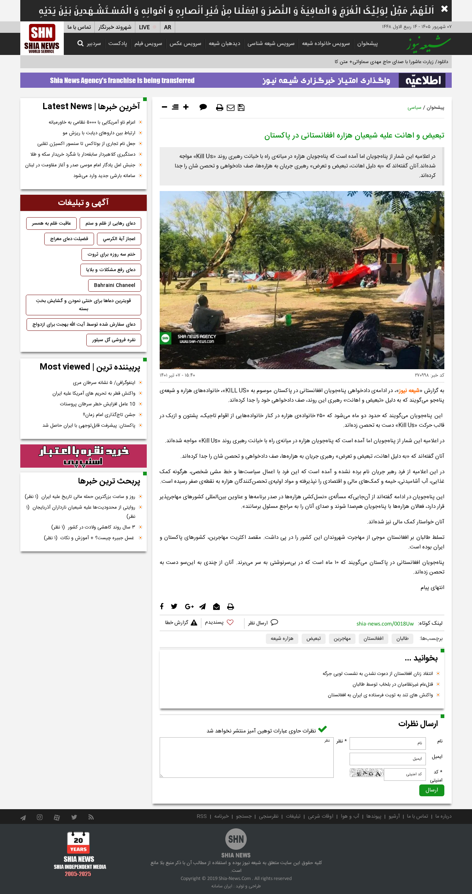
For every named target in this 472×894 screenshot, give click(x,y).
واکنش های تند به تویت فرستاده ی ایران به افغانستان (380, 695)
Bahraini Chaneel (114, 285)
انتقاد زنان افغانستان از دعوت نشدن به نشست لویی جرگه (378, 674)
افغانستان (374, 638)
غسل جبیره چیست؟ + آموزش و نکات (89, 538)
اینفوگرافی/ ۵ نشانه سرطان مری (104, 383)
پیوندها (374, 816)
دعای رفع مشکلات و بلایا (110, 270)
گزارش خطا (176, 622)
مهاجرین (342, 638)
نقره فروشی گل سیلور (113, 340)
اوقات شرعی (320, 816)
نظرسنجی (268, 816)
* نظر (341, 741)
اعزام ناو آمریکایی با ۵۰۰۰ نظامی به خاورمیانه (92, 122)
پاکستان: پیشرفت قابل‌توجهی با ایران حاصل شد (88, 426)
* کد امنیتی (436, 776)
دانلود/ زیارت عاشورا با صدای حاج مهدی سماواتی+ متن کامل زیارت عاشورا (375, 62)
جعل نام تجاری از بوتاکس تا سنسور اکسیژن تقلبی (86, 144)
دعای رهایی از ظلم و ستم (110, 223)
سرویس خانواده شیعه (326, 43)
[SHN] (42, 38)
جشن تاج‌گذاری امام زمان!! (108, 415)
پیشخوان (367, 43)
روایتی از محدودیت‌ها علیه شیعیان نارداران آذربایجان (80, 512)
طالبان (402, 638)
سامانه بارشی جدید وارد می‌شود (104, 176)
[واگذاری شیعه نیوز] (236, 78)
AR (167, 27)
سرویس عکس (185, 43)
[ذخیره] (241, 108)
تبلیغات (293, 816)
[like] (222, 623)
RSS (202, 816)
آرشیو (394, 816)
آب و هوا (350, 816)
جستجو (243, 816)
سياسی (414, 108)
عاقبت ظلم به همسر (51, 223)
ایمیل (437, 757)
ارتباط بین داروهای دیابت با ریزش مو (99, 133)
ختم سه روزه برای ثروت (111, 254)
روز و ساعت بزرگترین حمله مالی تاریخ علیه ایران (80, 497)
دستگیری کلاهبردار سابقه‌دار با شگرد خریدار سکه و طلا (82, 154)
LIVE (144, 27)
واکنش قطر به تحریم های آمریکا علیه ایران (93, 393)
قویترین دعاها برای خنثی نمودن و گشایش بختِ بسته (83, 305)
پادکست (117, 43)
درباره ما (443, 816)
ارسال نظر (258, 623)
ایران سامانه (221, 886)
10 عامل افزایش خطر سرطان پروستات (97, 404)
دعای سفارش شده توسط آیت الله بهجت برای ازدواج (83, 324)
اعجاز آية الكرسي (119, 239)
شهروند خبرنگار (114, 27)
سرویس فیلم (148, 43)
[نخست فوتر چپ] (80, 854)
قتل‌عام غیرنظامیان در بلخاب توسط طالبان (393, 684)
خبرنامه (221, 816)
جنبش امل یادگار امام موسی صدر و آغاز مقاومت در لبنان (80, 165)
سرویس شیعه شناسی (271, 43)
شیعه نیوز (409, 390)
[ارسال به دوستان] (231, 108)
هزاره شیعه (282, 638)
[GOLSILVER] (83, 456)
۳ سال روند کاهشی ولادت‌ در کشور (93, 527)
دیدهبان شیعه (224, 43)
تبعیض (313, 638)
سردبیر (94, 43)
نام (439, 741)
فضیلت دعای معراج (69, 239)
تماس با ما (79, 27)
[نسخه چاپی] (219, 108)
